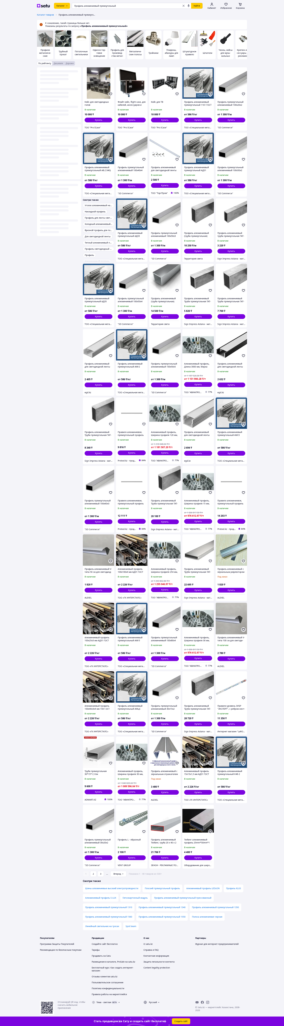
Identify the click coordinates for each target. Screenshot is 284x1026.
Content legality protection (156, 967)
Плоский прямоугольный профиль (162, 888)
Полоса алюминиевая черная (207, 916)
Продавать (97, 955)
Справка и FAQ (151, 949)
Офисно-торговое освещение (99, 53)
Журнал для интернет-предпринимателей (217, 944)
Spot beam (131, 926)
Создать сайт (181, 1021)
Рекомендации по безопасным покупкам (60, 949)
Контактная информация (156, 955)
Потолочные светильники (81, 53)
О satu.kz (148, 944)
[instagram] (207, 1002)
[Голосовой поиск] (188, 6)
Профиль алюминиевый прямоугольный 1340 (162, 907)
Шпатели (207, 52)
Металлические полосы (135, 53)
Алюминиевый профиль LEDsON (203, 888)
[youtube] (197, 1002)
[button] (98, 120)
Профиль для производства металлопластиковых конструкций (117, 57)
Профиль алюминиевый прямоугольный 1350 (215, 907)
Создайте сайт (99, 944)
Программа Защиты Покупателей (57, 944)
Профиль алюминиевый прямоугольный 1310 (108, 907)
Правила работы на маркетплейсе (109, 994)
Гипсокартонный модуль (135, 897)
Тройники (153, 52)
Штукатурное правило (189, 53)
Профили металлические (45, 53)
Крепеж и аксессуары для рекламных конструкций (243, 54)
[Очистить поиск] (183, 6)
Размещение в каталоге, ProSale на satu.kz (113, 961)
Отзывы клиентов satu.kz (104, 976)
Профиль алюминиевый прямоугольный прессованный (182, 897)
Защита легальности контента (159, 961)
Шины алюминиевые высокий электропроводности (111, 888)
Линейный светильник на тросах (102, 926)
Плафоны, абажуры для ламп (171, 53)
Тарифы (96, 949)
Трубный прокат (63, 53)
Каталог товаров (45, 14)
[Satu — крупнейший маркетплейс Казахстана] (43, 6)
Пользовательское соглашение (107, 982)
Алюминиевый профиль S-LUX (100, 897)
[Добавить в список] (110, 94)
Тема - (103, 1002)
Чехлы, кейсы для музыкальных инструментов (226, 56)
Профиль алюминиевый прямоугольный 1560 (108, 916)
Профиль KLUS (233, 888)
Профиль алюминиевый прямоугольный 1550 (162, 916)
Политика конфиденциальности (108, 988)
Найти (197, 5)
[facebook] (202, 1002)
